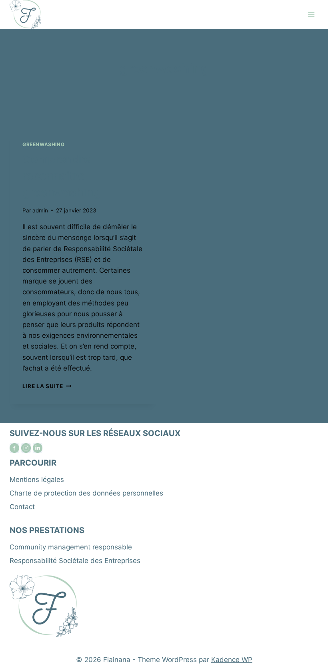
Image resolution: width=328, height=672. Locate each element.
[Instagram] (26, 448)
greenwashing (43, 144)
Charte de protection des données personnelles (86, 493)
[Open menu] (311, 14)
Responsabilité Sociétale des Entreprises (75, 561)
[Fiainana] (25, 14)
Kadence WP (231, 660)
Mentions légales (37, 480)
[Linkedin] (37, 448)
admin (40, 210)
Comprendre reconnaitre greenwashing (61, 175)
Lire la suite (46, 386)
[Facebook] (14, 448)
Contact (22, 507)
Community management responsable (71, 547)
